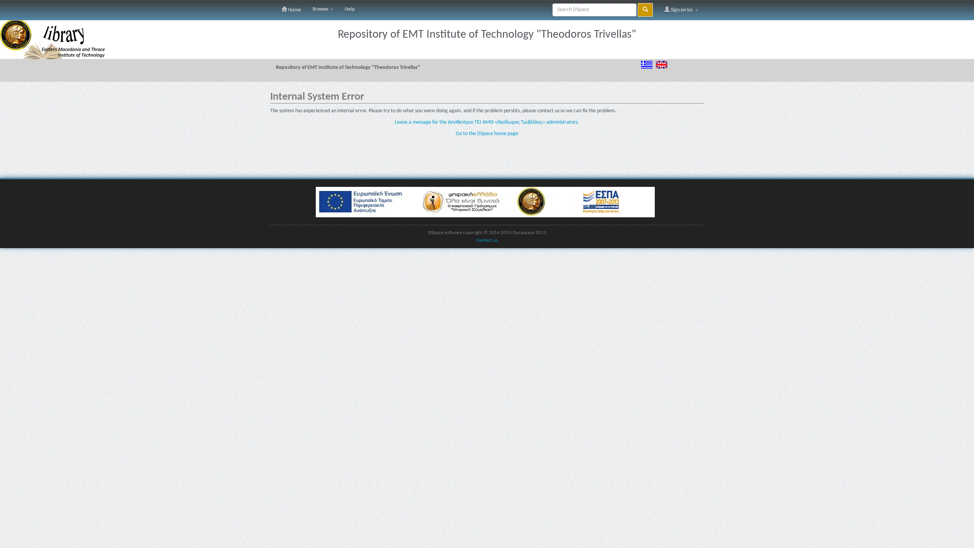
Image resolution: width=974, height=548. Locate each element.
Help (350, 9)
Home (294, 10)
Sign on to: (682, 10)
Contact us (487, 240)
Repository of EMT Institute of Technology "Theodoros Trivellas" (348, 67)
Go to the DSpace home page (487, 134)
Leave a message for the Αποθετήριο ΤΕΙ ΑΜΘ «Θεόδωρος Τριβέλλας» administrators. (487, 122)
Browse (320, 9)
